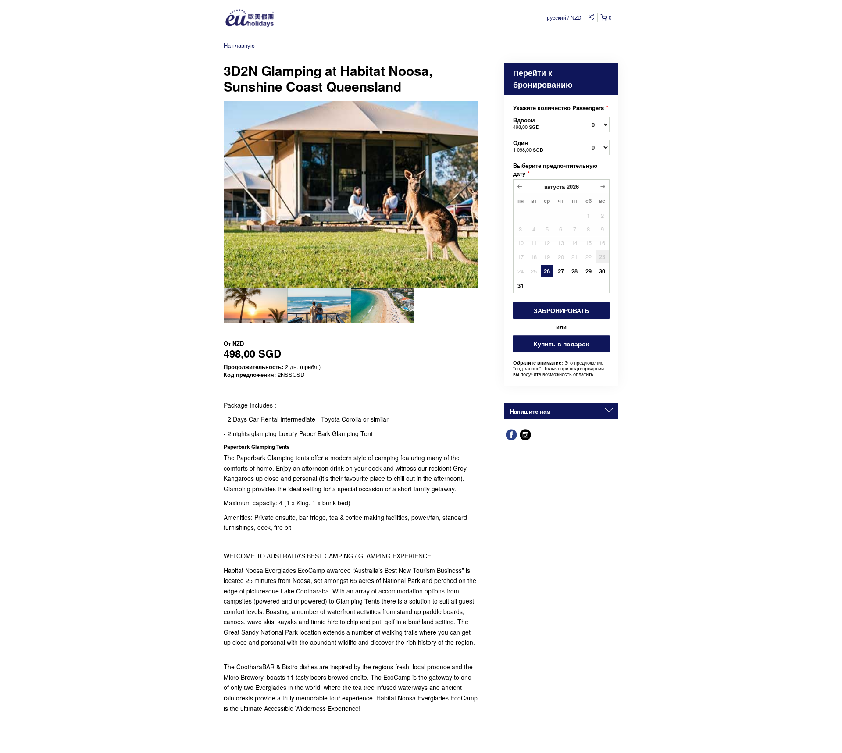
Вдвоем (526, 123)
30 (602, 271)
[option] (255, 305)
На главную (239, 45)
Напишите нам (530, 411)
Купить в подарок (561, 343)
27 (561, 271)
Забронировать (561, 310)
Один (528, 146)
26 (547, 271)
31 (520, 285)
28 (574, 271)
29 (588, 271)
